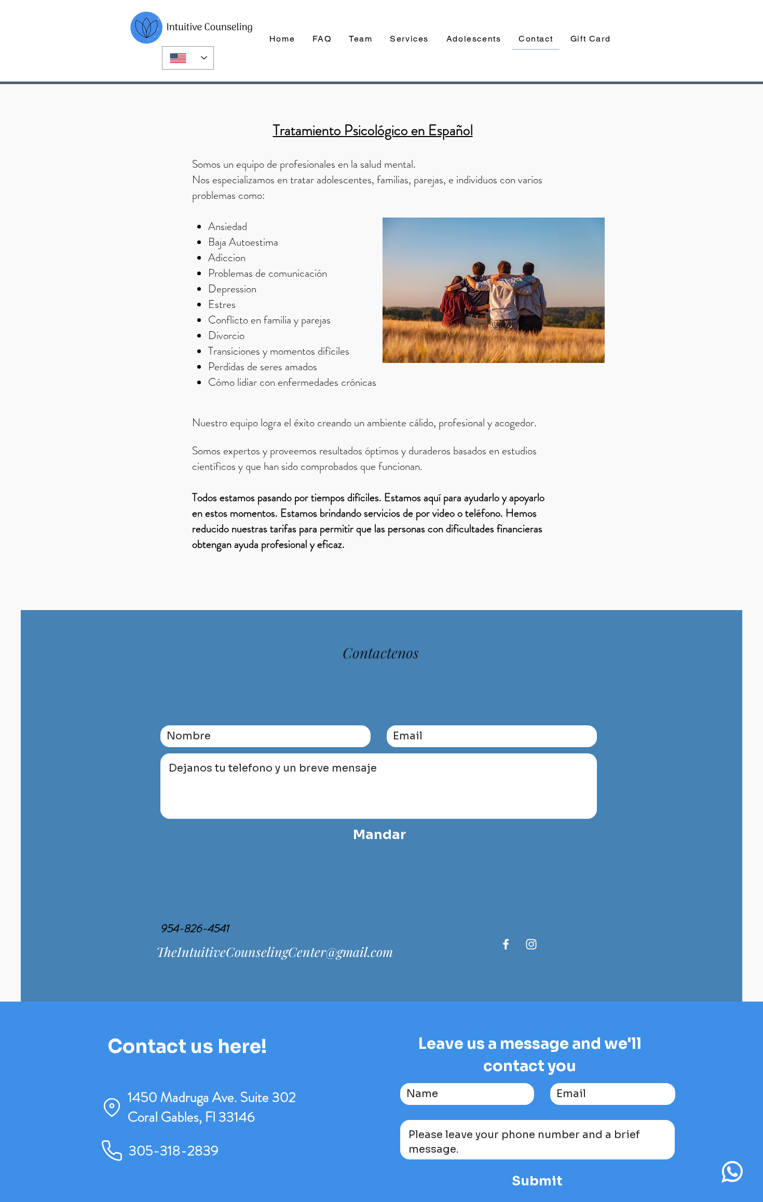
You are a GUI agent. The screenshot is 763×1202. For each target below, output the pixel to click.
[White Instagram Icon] (531, 944)
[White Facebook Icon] (506, 944)
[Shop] (732, 1171)
